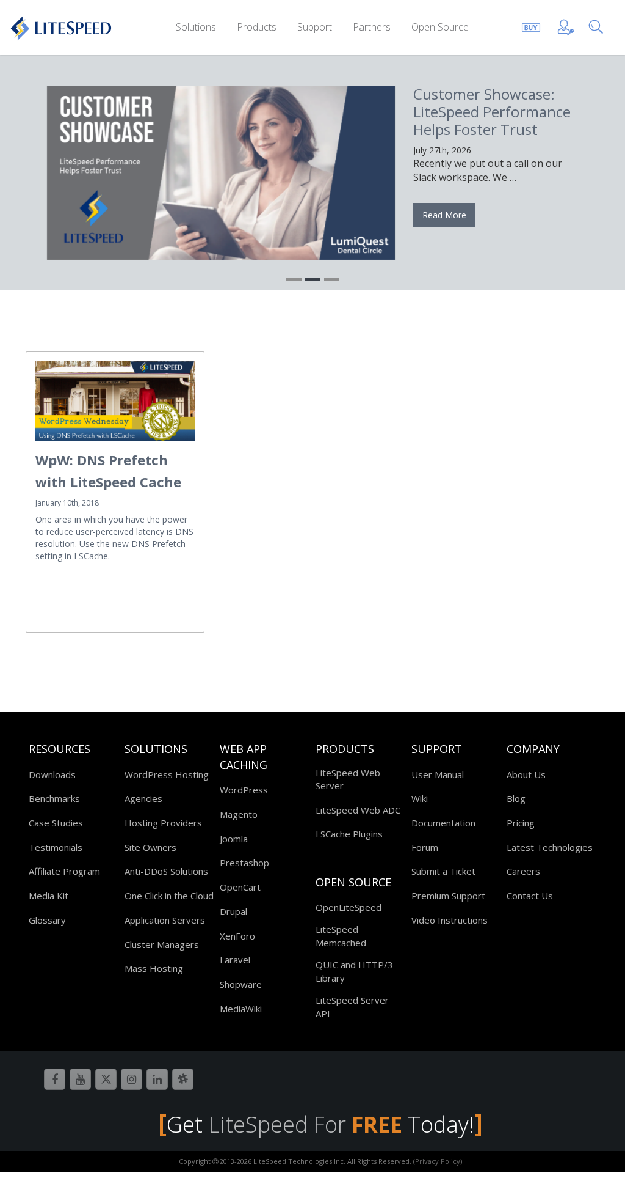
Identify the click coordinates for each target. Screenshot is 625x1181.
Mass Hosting (154, 968)
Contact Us (530, 895)
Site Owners (150, 847)
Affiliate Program (64, 871)
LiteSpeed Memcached (341, 935)
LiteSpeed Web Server (348, 779)
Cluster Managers (162, 944)
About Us (526, 774)
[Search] (598, 25)
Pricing (521, 823)
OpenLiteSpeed (348, 907)
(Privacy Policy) (437, 1161)
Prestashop (244, 862)
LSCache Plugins (349, 834)
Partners (372, 27)
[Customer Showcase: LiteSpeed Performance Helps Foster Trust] (221, 173)
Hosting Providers (163, 823)
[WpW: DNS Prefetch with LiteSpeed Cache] (115, 401)
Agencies (143, 798)
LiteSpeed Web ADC (358, 810)
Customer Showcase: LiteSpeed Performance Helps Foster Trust (492, 111)
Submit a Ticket (443, 871)
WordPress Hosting (167, 774)
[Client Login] (566, 25)
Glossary (47, 920)
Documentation (443, 823)
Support (314, 27)
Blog (516, 798)
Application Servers (165, 920)
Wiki (419, 798)
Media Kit (48, 895)
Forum (424, 847)
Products (256, 27)
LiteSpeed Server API (352, 1006)
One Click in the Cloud (169, 895)
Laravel (235, 960)
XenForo (237, 936)
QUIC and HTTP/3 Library (354, 971)
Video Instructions (449, 920)
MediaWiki (241, 1009)
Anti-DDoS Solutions (166, 871)
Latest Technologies (550, 847)
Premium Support (448, 895)
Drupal (233, 911)
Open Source (440, 27)
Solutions (196, 27)
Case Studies (56, 823)
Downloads (52, 774)
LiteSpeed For (305, 1124)
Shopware (241, 984)
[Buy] (531, 25)
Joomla (234, 839)
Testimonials (55, 847)
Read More (444, 215)
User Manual (437, 774)
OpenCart (240, 887)
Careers (523, 871)
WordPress (244, 790)
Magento (239, 814)
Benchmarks (54, 798)
